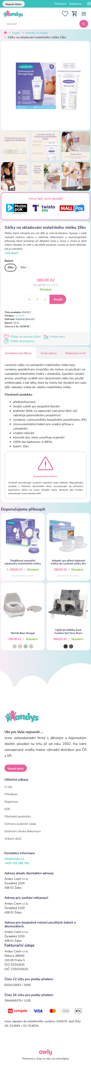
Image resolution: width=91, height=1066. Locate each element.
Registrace (75, 3)
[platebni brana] (45, 1011)
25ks (10, 267)
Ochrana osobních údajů (20, 824)
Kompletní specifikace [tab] (18, 353)
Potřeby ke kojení (36, 33)
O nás (8, 787)
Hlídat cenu (57, 337)
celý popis (11, 253)
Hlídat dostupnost (22, 341)
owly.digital (62, 1058)
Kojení (16, 33)
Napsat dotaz (14, 4)
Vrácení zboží (12, 839)
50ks (23, 267)
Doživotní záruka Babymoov (22, 831)
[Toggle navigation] (84, 13)
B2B (7, 809)
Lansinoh (19, 315)
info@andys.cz (14, 859)
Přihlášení (60, 3)
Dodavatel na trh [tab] (75, 353)
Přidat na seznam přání (25, 337)
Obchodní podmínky (17, 816)
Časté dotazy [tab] (49, 353)
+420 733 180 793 (16, 863)
